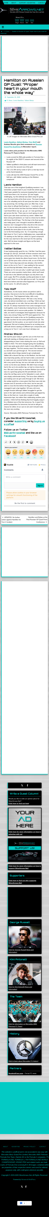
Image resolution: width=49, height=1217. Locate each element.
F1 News (6, 31)
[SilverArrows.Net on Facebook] (27, 785)
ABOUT (13, 3)
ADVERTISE (16, 1146)
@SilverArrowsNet (14, 433)
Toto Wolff (33, 142)
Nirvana (23, 1179)
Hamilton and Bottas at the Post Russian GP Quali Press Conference (36, 519)
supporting (21, 421)
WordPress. (32, 1179)
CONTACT (41, 3)
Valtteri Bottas (22, 142)
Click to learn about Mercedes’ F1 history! (23, 1061)
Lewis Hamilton (10, 142)
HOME (6, 3)
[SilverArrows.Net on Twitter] (22, 785)
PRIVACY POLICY (29, 1146)
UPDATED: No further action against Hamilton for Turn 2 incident (11, 520)
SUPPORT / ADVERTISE (27, 3)
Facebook (9, 436)
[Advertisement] (25, 53)
